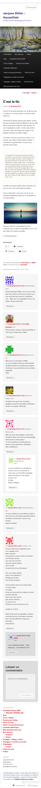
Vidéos (29, 54)
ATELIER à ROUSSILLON (14, 713)
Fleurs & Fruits (28, 82)
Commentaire (26, 695)
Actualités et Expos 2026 (17, 59)
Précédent (25, 93)
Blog (5, 59)
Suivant (34, 93)
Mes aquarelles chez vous (12, 86)
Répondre (10, 306)
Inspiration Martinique (10, 68)
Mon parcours (19, 54)
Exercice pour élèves (22, 63)
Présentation (8, 54)
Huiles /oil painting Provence (12, 72)
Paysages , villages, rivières (12, 82)
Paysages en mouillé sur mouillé (14, 77)
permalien (24, 265)
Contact (8, 747)
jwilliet (34, 263)
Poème (8, 737)
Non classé (25, 263)
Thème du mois (29, 72)
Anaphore (9, 734)
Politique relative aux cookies (23, 779)
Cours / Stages (8, 63)
